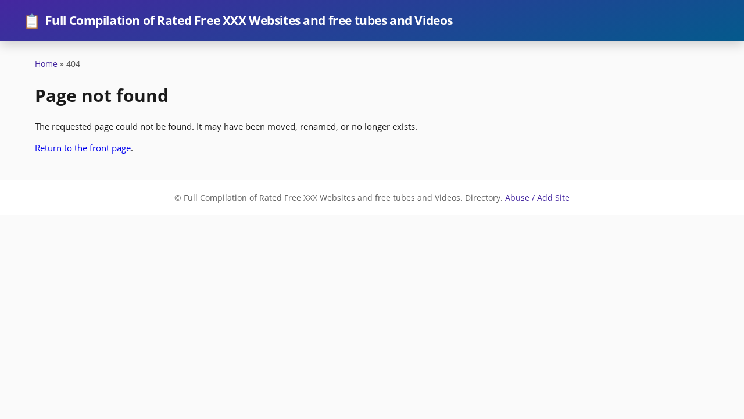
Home (46, 63)
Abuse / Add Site (537, 197)
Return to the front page (83, 148)
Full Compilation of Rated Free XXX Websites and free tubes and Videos (238, 21)
